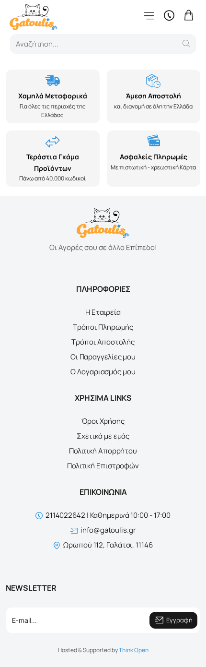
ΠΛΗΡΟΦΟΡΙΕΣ (103, 289)
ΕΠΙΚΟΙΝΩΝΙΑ (103, 492)
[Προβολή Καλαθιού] (188, 15)
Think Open (134, 650)
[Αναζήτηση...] (186, 44)
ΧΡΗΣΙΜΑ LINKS (103, 398)
